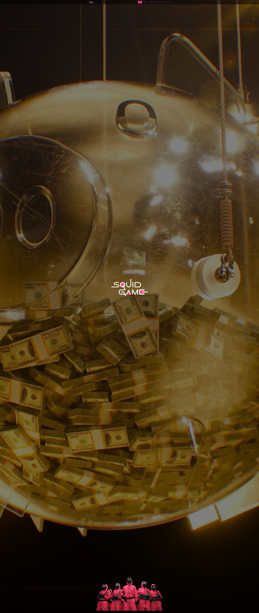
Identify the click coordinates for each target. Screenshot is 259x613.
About (145, 2)
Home (140, 2)
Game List (151, 2)
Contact (168, 2)
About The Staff (160, 2)
